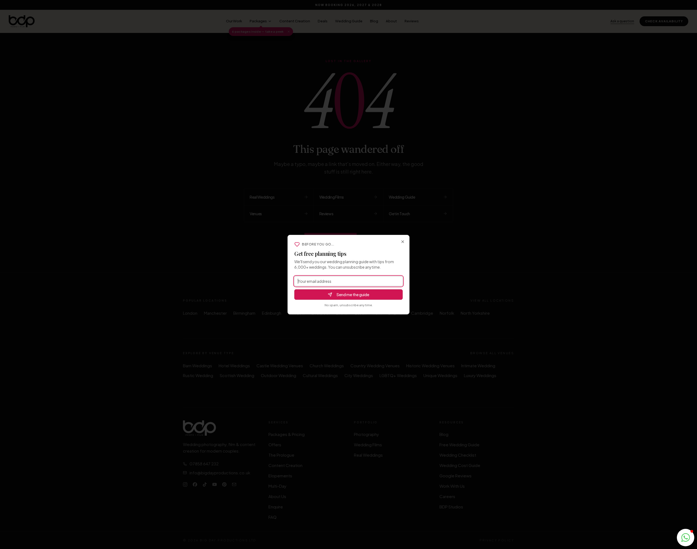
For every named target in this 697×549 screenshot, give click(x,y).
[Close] (403, 241)
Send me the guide (353, 294)
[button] (685, 537)
